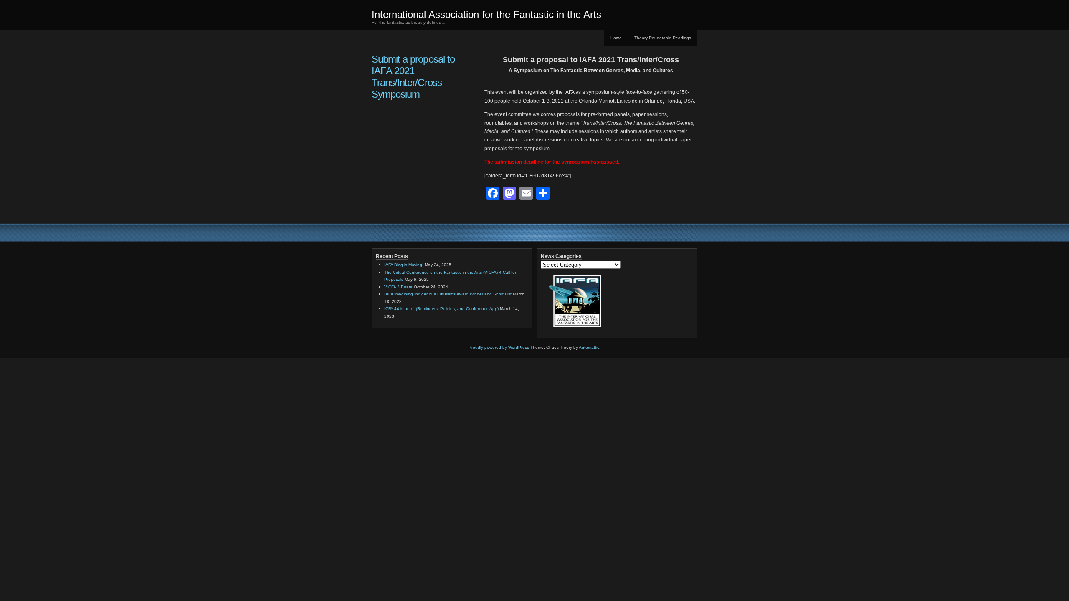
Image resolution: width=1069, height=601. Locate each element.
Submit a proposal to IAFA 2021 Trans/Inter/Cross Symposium (413, 76)
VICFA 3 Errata (398, 287)
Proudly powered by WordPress (499, 347)
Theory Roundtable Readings (662, 37)
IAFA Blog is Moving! (403, 265)
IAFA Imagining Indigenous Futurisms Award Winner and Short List (448, 294)
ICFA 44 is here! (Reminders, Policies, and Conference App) (441, 308)
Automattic (589, 347)
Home (616, 37)
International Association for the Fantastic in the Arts (486, 14)
